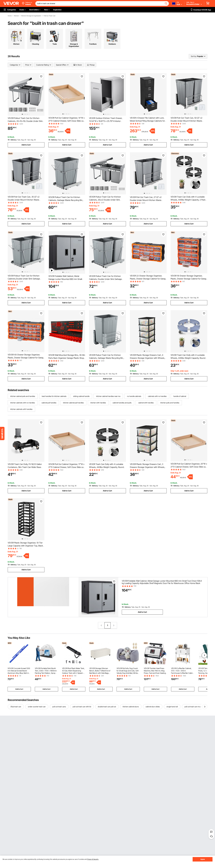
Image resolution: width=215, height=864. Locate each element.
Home (10, 16)
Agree (202, 859)
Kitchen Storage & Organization (31, 16)
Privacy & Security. (93, 859)
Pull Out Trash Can (49, 16)
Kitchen (16, 16)
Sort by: (194, 56)
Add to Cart (26, 145)
